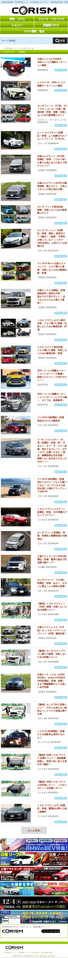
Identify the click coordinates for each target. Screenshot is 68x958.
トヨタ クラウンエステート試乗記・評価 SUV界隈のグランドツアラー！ (52, 512)
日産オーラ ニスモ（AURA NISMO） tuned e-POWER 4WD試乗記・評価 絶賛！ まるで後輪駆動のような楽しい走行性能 (52, 680)
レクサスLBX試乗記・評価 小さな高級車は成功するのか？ (52, 734)
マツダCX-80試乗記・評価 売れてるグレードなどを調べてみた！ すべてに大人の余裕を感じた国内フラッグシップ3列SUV (52, 485)
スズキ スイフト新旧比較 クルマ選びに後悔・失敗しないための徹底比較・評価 (52, 350)
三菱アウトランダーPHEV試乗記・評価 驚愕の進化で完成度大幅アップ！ (52, 559)
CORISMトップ (10, 48)
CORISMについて (9, 952)
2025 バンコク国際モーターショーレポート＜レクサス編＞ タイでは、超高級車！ (52, 397)
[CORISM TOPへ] (34, 11)
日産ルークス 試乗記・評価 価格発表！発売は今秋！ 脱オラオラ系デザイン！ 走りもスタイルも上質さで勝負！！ (52, 296)
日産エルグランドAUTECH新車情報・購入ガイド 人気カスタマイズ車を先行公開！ (52, 186)
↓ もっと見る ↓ (34, 830)
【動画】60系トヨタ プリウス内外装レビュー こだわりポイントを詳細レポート (52, 784)
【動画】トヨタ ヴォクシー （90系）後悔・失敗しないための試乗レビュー (52, 606)
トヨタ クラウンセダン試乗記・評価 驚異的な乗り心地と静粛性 (52, 808)
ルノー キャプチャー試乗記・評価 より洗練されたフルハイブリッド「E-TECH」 (52, 135)
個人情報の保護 (46, 952)
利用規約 (21, 952)
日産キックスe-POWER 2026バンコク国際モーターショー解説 (52, 62)
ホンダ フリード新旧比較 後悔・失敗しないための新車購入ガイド (52, 209)
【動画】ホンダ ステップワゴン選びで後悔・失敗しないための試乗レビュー (52, 654)
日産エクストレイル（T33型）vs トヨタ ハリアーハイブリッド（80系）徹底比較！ (52, 630)
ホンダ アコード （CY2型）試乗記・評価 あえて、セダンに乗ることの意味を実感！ (52, 583)
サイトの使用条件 (33, 952)
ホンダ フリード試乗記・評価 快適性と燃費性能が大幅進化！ (52, 535)
